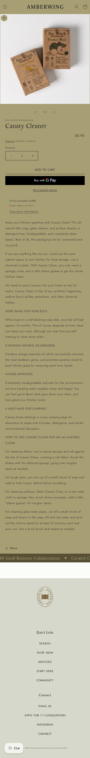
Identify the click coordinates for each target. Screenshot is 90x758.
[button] (5, 7)
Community (45, 680)
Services (45, 662)
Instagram (45, 724)
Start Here (45, 671)
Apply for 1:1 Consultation (44, 715)
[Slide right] (54, 112)
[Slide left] (35, 112)
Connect (45, 734)
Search (45, 643)
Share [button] (13, 548)
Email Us (45, 706)
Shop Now (45, 653)
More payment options (45, 190)
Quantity (10, 148)
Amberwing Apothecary (40, 748)
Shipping (9, 141)
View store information (23, 211)
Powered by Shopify (59, 748)
